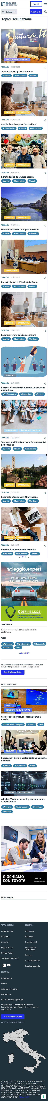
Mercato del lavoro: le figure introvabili (20, 229)
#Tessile (33, 76)
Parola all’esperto (32, 966)
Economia (29, 931)
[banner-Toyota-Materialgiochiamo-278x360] (24, 884)
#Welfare (35, 554)
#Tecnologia (37, 807)
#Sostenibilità (20, 766)
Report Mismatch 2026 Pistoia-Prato (19, 282)
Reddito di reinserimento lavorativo (18, 549)
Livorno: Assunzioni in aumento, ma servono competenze (23, 388)
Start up (28, 955)
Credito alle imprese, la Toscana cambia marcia (21, 718)
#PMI (41, 724)
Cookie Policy (7, 953)
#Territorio (33, 234)
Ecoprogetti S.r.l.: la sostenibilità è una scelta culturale (24, 759)
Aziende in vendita (9, 989)
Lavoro (4, 983)
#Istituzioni (7, 554)
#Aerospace (7, 644)
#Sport (32, 766)
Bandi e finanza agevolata (12, 999)
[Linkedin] (4, 965)
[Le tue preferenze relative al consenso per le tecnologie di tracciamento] (43, 1096)
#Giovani (6, 449)
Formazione (6, 994)
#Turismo (39, 394)
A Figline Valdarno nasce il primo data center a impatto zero (23, 800)
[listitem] (38, 1063)
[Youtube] (9, 965)
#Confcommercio (9, 394)
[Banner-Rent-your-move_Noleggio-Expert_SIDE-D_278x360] (24, 620)
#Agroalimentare (23, 644)
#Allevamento (39, 644)
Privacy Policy (7, 947)
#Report (32, 286)
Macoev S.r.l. (24, 1097)
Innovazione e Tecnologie (31, 948)
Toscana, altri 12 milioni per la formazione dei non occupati (23, 443)
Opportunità (6, 978)
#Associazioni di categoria (13, 724)
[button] (45, 4)
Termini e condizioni (9, 958)
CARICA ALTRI (24, 653)
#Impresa (6, 76)
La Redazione (7, 931)
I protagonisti (31, 942)
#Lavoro (22, 128)
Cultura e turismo (32, 960)
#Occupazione (20, 76)
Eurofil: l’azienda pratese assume (17, 176)
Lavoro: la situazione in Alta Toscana (19, 497)
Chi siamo (5, 936)
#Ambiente (7, 647)
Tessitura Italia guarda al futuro (17, 71)
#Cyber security (22, 807)
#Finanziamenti (9, 128)
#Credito (31, 724)
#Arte (18, 647)
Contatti (4, 942)
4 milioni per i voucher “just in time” (19, 124)
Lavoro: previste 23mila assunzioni (18, 335)
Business (29, 936)
